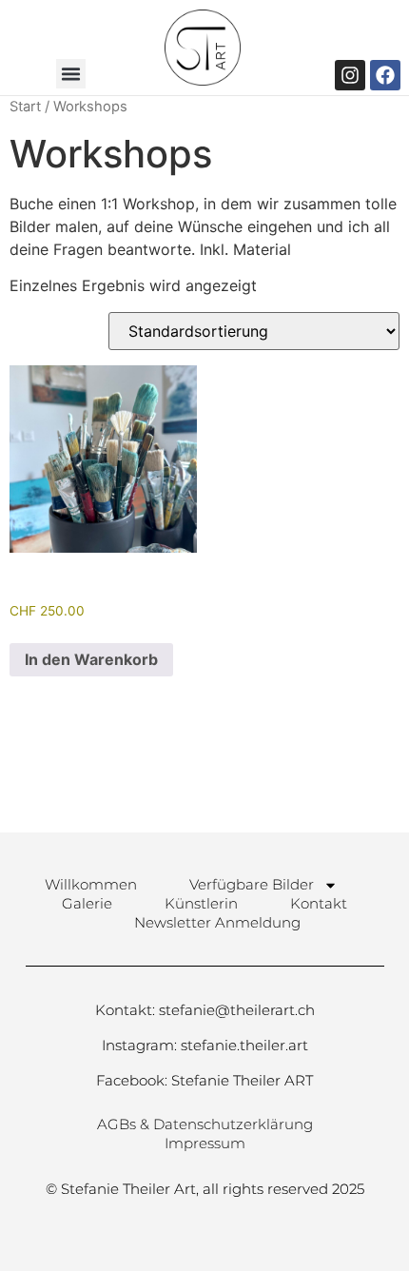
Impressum (205, 1143)
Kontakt (318, 903)
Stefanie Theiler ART (242, 1080)
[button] (71, 74)
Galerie (87, 903)
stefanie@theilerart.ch (237, 1010)
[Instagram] (350, 75)
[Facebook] (385, 75)
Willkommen (91, 884)
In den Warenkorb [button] (91, 659)
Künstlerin (201, 903)
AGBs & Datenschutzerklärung (205, 1124)
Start (25, 106)
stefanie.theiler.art (244, 1045)
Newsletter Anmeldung (217, 922)
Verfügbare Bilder (251, 884)
